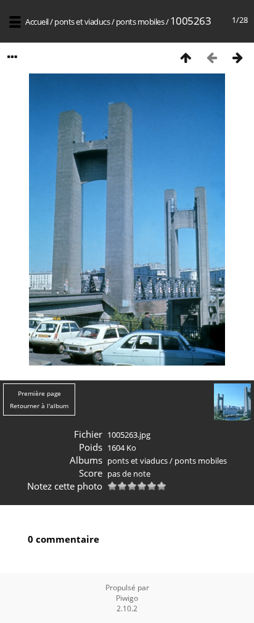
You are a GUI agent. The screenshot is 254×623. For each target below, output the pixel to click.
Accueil (37, 21)
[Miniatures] (186, 57)
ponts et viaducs (82, 21)
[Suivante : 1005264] (237, 57)
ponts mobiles (140, 21)
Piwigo (127, 598)
